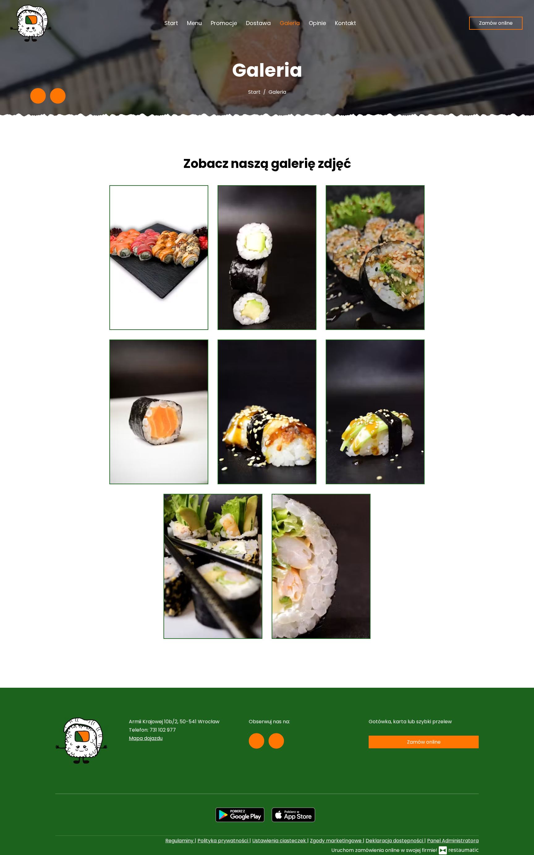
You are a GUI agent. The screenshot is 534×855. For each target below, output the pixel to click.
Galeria (290, 23)
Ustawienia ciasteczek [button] (279, 840)
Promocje (224, 23)
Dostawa (258, 23)
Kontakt (345, 23)
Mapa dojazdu (146, 738)
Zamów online (496, 23)
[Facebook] (38, 96)
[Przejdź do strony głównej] (31, 23)
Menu (194, 23)
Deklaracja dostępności (395, 840)
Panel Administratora (453, 840)
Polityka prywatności (223, 840)
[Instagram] (58, 96)
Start (171, 23)
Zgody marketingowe (336, 840)
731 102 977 (163, 729)
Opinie (317, 23)
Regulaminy (180, 840)
